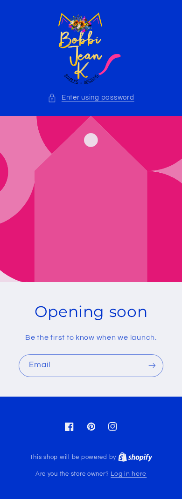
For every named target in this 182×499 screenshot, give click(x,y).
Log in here (129, 474)
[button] (91, 98)
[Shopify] (135, 457)
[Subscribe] (152, 365)
